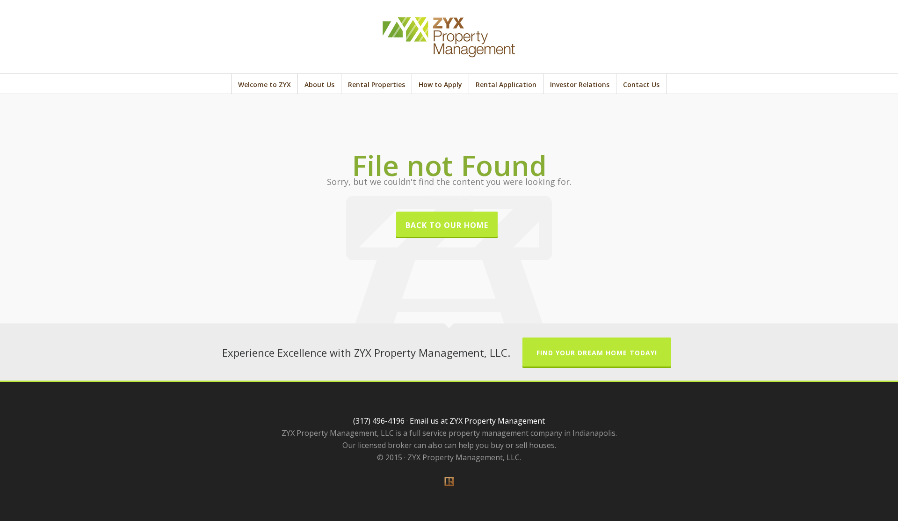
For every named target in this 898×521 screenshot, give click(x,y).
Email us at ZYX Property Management (477, 421)
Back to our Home (447, 225)
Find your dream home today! (596, 352)
